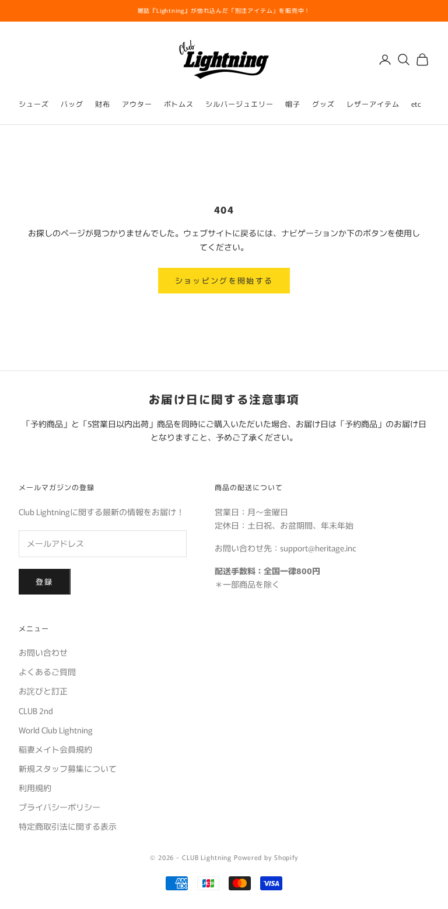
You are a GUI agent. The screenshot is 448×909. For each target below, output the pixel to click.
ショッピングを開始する (224, 280)
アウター (137, 104)
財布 (102, 104)
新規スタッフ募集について (68, 768)
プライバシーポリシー (59, 807)
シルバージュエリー (239, 104)
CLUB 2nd (36, 710)
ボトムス (179, 104)
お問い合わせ (43, 652)
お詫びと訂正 (43, 691)
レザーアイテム (373, 104)
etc (416, 104)
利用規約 (35, 787)
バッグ (72, 104)
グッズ (323, 104)
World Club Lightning (56, 730)
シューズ (34, 104)
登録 (45, 581)
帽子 (292, 104)
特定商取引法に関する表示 (68, 826)
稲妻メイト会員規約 (55, 749)
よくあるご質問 (47, 671)
